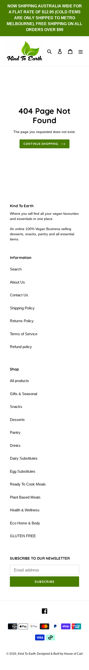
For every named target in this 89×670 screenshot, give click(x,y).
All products (19, 381)
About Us (17, 282)
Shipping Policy (22, 308)
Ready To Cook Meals (28, 484)
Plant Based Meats (25, 497)
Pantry (15, 432)
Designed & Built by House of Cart (60, 653)
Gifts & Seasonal (23, 394)
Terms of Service (23, 334)
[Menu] (80, 51)
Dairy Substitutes (24, 458)
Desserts (17, 420)
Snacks (16, 406)
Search (16, 269)
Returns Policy (22, 321)
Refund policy (21, 347)
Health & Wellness (25, 510)
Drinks (15, 445)
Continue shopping (40, 144)
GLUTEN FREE (23, 536)
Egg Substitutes (22, 471)
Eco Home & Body (25, 523)
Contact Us (19, 295)
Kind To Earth (27, 653)
